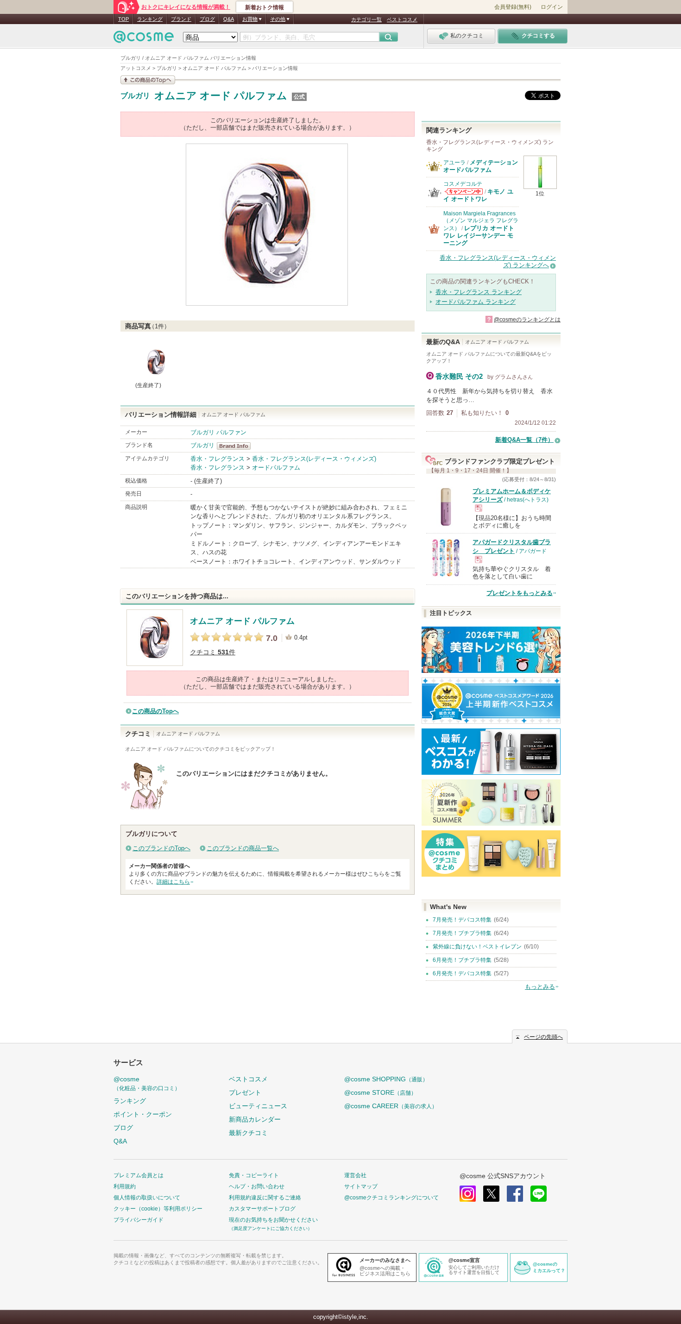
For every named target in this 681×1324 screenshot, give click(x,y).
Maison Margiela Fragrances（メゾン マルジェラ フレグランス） (480, 221)
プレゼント (245, 1092)
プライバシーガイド (139, 1220)
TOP (123, 19)
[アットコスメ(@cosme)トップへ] (144, 39)
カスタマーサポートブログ (262, 1208)
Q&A (228, 19)
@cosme (147, 1083)
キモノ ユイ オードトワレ (478, 195)
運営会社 (355, 1175)
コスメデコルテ (462, 184)
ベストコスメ (402, 19)
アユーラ (454, 162)
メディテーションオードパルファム (480, 166)
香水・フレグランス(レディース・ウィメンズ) (314, 458)
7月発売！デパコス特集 (462, 919)
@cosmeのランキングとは (527, 319)
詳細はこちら (173, 881)
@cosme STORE (380, 1092)
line (538, 1194)
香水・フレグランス (217, 458)
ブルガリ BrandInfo (236, 446)
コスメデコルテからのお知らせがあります (463, 191)
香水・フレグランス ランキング (478, 292)
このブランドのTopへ (161, 848)
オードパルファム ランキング (475, 301)
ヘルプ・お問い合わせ (256, 1186)
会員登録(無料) (512, 7)
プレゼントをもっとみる (519, 593)
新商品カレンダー (255, 1119)
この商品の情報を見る (147, 79)
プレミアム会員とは (139, 1175)
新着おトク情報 (264, 7)
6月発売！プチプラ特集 (462, 960)
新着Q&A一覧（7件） (524, 439)
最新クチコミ (248, 1132)
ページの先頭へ (543, 1037)
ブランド (181, 19)
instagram (468, 1194)
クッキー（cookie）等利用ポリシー (158, 1208)
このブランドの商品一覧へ (243, 848)
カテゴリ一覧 (366, 19)
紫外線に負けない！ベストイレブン (477, 946)
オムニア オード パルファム (220, 95)
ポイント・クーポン (143, 1114)
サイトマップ (361, 1186)
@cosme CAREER (390, 1106)
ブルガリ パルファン (218, 432)
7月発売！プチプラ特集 (462, 933)
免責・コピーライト (254, 1175)
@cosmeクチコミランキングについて (391, 1197)
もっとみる (540, 986)
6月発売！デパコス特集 (462, 973)
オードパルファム (276, 467)
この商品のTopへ (155, 711)
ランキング (150, 19)
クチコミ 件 (212, 652)
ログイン (552, 7)
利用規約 (125, 1186)
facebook (515, 1194)
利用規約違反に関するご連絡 (265, 1197)
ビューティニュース (258, 1106)
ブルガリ (135, 96)
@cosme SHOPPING (386, 1079)
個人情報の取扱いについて (147, 1197)
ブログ (207, 19)
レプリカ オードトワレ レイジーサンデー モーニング (478, 236)
